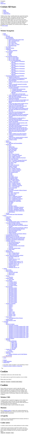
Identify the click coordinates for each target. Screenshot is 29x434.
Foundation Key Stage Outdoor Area (16, 210)
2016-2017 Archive (13, 297)
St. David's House (12, 284)
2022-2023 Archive (13, 290)
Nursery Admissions (13, 50)
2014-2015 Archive (13, 299)
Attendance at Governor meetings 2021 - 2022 (18, 331)
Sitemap (5, 360)
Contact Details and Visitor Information (14, 214)
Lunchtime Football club (14, 256)
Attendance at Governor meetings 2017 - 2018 (18, 336)
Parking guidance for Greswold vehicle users (15, 237)
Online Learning (9, 278)
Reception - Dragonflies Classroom (16, 207)
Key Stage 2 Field (12, 162)
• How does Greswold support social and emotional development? (17, 98)
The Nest (11, 152)
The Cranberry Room (13, 177)
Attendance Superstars (10, 303)
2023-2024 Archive (13, 289)
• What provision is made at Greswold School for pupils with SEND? (18, 87)
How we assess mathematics (15, 60)
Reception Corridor (13, 205)
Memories (8, 339)
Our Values (8, 46)
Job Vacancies (9, 355)
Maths (10, 54)
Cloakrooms (11, 151)
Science (10, 55)
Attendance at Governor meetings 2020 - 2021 (18, 332)
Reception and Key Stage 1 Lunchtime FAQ (18, 221)
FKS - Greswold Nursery (14, 40)
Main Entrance (12, 212)
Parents (4, 11)
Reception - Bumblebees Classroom (16, 209)
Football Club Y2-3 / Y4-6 (14, 259)
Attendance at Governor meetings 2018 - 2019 (18, 334)
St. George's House (13, 283)
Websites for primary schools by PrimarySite (12, 366)
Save (12, 432)
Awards (7, 213)
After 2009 (13, 348)
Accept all (8, 381)
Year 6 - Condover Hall (14, 254)
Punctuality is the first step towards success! (15, 238)
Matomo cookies (7, 410)
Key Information (9, 37)
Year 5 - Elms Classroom (14, 154)
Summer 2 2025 (12, 315)
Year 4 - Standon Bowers (14, 252)
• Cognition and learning (16, 90)
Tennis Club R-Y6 (13, 260)
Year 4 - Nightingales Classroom (15, 198)
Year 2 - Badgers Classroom (15, 199)
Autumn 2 (11, 309)
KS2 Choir (11, 257)
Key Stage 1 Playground (14, 192)
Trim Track (11, 163)
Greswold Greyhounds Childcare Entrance (18, 190)
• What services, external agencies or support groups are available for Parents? (18, 138)
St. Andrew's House (13, 285)
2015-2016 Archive (13, 298)
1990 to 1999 (14, 345)
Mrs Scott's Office (12, 150)
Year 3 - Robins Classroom (14, 168)
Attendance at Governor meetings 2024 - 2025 (18, 327)
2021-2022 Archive (13, 291)
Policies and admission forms (15, 230)
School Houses (9, 280)
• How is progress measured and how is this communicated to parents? (18, 123)
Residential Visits (9, 251)
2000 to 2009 (14, 346)
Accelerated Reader (13, 244)
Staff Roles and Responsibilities (15, 143)
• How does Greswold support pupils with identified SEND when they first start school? (18, 128)
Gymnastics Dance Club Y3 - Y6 (16, 261)
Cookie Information (7, 361)
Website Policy (6, 362)
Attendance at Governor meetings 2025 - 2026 (18, 326)
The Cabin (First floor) (13, 158)
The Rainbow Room (13, 178)
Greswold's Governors (13, 325)
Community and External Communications (15, 239)
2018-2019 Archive (13, 295)
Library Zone (9, 316)
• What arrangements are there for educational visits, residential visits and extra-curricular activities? (18, 115)
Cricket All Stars (6, 13)
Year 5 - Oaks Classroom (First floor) (16, 161)
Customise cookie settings (16, 381)
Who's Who (8, 142)
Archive (10, 350)
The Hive (11, 203)
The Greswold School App (14, 242)
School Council (9, 319)
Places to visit (11, 273)
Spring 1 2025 (12, 312)
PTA (7, 322)
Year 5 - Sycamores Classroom (15, 155)
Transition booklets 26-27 (14, 77)
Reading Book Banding (14, 243)
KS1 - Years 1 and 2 (13, 43)
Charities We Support (10, 349)
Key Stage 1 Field (12, 193)
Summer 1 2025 (12, 314)
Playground (11, 189)
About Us (5, 34)
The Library (11, 175)
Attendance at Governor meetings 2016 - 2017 (18, 337)
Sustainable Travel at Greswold (12, 236)
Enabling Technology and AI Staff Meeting (18, 354)
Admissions (8, 49)
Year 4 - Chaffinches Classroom (15, 196)
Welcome (8, 36)
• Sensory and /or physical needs (18, 93)
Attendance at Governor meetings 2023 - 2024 (18, 328)
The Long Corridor (13, 167)
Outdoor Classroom (13, 166)
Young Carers (9, 250)
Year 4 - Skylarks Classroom (15, 197)
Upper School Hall (13, 149)
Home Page (3, 3)
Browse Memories (12, 340)
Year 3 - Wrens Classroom (14, 171)
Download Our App (7, 356)
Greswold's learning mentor (14, 248)
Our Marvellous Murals (14, 179)
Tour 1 (10, 145)
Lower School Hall (13, 187)
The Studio (11, 202)
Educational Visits (12, 45)
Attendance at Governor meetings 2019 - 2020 (18, 333)
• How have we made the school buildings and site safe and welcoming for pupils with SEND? (18, 101)
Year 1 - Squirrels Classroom (15, 184)
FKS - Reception (12, 42)
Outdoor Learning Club (14, 265)
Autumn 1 (11, 310)
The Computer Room (13, 172)
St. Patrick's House (13, 281)
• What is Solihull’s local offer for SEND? (18, 133)
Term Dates (8, 219)
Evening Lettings (9, 351)
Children (5, 268)
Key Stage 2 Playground (14, 165)
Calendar (8, 218)
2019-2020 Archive (13, 293)
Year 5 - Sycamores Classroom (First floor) (18, 160)
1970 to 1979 (14, 343)
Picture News (11, 274)
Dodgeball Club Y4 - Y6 (14, 267)
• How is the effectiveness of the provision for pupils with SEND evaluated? (18, 95)
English (10, 52)
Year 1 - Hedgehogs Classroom (15, 185)
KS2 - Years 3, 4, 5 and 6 (14, 44)
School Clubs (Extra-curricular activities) (14, 255)
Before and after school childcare (16, 224)
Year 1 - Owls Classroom (14, 186)
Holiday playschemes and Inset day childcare (18, 227)
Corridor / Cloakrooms (13, 181)
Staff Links (8, 353)
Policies (7, 140)
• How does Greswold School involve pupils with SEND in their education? (18, 126)
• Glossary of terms (13, 139)
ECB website (5, 25)
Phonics (7, 275)
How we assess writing (13, 58)
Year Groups (8, 269)
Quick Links (11, 279)
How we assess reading (14, 57)
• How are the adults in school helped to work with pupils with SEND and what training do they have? (18, 109)
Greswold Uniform (10, 48)
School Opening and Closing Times (16, 39)
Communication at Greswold (12, 234)
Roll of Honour (9, 286)
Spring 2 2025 (12, 313)
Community (5, 321)
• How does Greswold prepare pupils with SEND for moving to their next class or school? (18, 131)
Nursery (10, 204)
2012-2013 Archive (13, 302)
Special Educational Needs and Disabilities (15, 75)
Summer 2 (11, 304)
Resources (11, 277)
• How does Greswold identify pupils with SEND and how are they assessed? (18, 106)
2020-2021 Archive (13, 292)
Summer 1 (11, 306)
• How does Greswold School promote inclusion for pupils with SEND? (17, 112)
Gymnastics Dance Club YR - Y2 (16, 262)
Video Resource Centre (11, 320)
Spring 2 (10, 307)
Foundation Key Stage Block (15, 201)
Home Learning (9, 271)
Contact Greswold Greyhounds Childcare (17, 233)
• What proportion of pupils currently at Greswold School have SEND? (17, 118)
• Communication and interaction (18, 89)
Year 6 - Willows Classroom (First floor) (17, 157)
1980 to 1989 (14, 344)
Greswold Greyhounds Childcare (13, 222)
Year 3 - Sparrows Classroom (15, 169)
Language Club (12, 266)
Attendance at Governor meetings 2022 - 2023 (18, 330)
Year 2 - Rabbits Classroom (14, 183)
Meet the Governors (10, 324)
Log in (2, 2)
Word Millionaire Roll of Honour (16, 318)
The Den (10, 173)
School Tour (8, 144)
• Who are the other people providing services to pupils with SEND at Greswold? (18, 104)
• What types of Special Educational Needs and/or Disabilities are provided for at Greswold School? (18, 79)
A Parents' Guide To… (11, 240)
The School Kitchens (13, 148)
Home (4, 10)
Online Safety (12, 249)
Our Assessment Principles (11, 56)
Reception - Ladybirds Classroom (16, 208)
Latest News (6, 12)
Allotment (11, 191)
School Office (12, 146)
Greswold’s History (10, 338)
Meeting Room (12, 195)
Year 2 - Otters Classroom (14, 180)
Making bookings (12, 232)
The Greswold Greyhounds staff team (17, 228)
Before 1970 (14, 342)
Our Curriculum (9, 51)
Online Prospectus (10, 38)
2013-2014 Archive (13, 301)
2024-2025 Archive (13, 287)
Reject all (3, 381)
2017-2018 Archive (13, 296)
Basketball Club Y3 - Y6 (14, 263)
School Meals (9, 220)
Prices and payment (13, 231)
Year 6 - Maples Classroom (14, 156)
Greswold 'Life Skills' (13, 272)
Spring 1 (10, 308)
